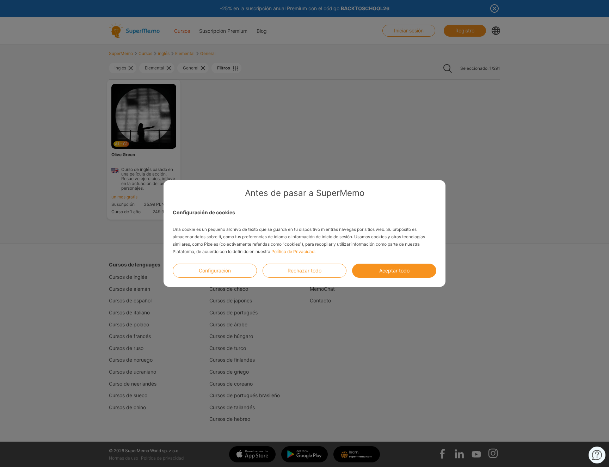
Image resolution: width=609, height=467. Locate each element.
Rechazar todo (304, 271)
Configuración (215, 271)
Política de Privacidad (292, 251)
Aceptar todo (394, 271)
